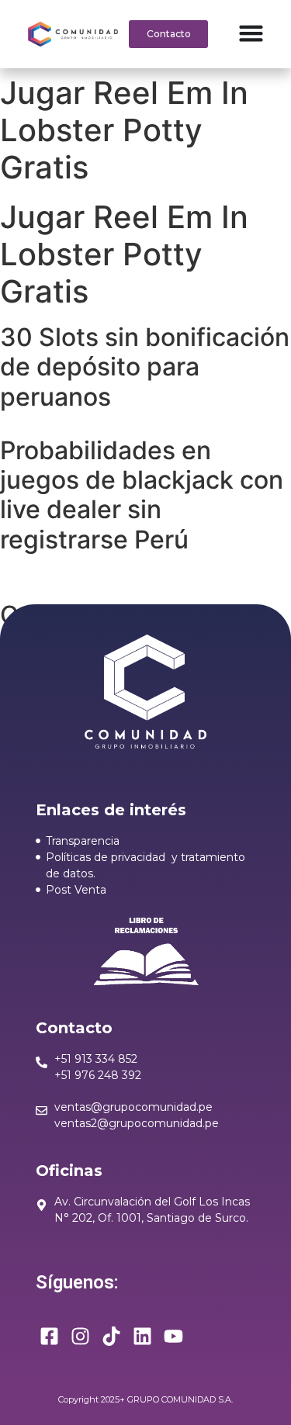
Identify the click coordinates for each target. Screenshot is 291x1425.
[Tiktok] (111, 1336)
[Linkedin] (142, 1336)
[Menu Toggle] (251, 33)
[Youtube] (173, 1336)
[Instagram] (80, 1336)
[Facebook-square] (49, 1336)
